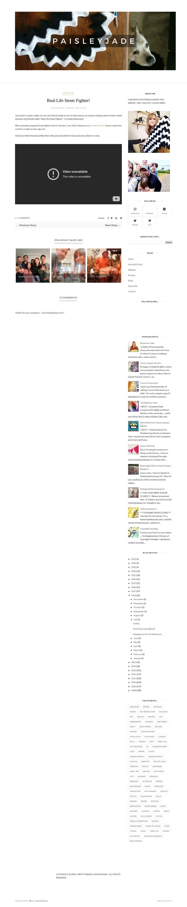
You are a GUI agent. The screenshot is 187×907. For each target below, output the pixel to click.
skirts (166, 811)
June (136, 638)
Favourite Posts (135, 264)
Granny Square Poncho (150, 363)
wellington (135, 836)
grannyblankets (155, 756)
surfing (155, 821)
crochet (133, 731)
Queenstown (146, 796)
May (135, 642)
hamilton (145, 761)
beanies (133, 712)
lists (132, 776)
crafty (132, 727)
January (137, 658)
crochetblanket (148, 731)
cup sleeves (149, 736)
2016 (133, 595)
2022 (133, 571)
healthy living (159, 761)
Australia (157, 707)
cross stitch (135, 736)
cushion (162, 736)
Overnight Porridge (149, 528)
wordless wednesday (153, 836)
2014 (133, 666)
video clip (154, 831)
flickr (164, 213)
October (138, 607)
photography (150, 791)
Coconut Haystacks (149, 383)
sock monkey (146, 816)
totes (166, 826)
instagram (135, 213)
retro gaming (151, 806)
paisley (148, 786)
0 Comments (24, 218)
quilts (158, 796)
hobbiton (134, 766)
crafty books (145, 727)
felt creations (136, 746)
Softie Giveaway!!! (148, 509)
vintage (166, 831)
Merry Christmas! (29, 277)
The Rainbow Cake (148, 402)
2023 (133, 567)
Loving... (136, 623)
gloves (151, 751)
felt (149, 225)
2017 (133, 591)
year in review (136, 841)
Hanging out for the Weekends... (148, 634)
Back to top (163, 901)
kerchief (146, 771)
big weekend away (147, 712)
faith (151, 741)
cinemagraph (135, 722)
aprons (146, 707)
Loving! (58, 277)
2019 (133, 583)
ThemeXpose (41, 901)
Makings (132, 270)
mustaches (147, 781)
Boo (131, 717)
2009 (133, 686)
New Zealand (135, 786)
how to (145, 766)
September (139, 611)
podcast (164, 791)
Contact (132, 291)
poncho (133, 796)
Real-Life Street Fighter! (144, 629)
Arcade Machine (97, 125)
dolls (132, 741)
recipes (144, 801)
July (135, 619)
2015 (133, 662)
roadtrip (134, 811)
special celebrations (139, 821)
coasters (149, 722)
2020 (133, 579)
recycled (155, 801)
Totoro (133, 831)
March (136, 650)
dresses (142, 741)
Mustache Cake (147, 343)
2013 (133, 670)
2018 (133, 587)
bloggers (163, 712)
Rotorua (145, 811)
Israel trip (134, 771)
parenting (159, 786)
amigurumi (134, 707)
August (137, 615)
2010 (133, 682)
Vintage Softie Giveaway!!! (152, 489)
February (138, 654)
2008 (133, 690)
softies (159, 816)
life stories (159, 771)
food (132, 751)
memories (153, 776)
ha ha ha (133, 761)
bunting (151, 717)
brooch (140, 717)
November (138, 603)
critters (158, 727)
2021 (133, 575)
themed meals (136, 826)
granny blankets (137, 756)
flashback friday (159, 746)
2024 (133, 563)
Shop (130, 280)
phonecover (135, 791)
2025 (133, 559)
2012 (133, 674)
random (133, 801)
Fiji (147, 746)
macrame (142, 776)
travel (143, 831)
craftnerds (162, 722)
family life (68, 93)
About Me (132, 286)
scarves (156, 811)
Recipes (131, 275)
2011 (133, 678)
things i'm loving (153, 826)
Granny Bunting (147, 446)
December (138, 599)
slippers (133, 816)
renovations (135, 806)
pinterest (149, 213)
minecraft (134, 781)
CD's (160, 717)
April (136, 646)
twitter (135, 225)
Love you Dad (98, 277)
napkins (159, 781)
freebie (141, 751)
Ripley (163, 806)
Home (131, 259)
